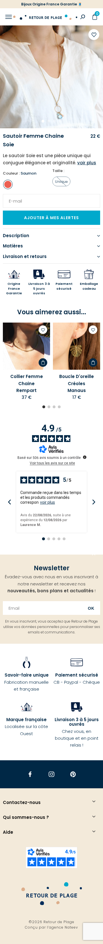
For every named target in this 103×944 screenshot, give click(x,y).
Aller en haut (93, 554)
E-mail (13, 197)
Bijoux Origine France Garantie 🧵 (51, 4)
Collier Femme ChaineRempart (26, 383)
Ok (91, 608)
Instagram (51, 774)
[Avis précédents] (9, 502)
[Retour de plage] (45, 16)
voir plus (47, 502)
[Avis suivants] (94, 502)
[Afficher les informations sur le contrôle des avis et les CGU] (84, 457)
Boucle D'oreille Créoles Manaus (76, 383)
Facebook (30, 774)
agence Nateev (63, 927)
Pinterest (73, 774)
